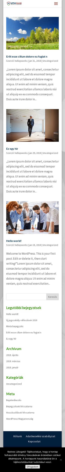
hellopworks (21, 60)
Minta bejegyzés (14, 326)
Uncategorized (50, 60)
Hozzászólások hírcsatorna (20, 412)
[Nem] (60, 459)
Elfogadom (32, 466)
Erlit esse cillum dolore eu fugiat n (26, 56)
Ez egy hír (12, 148)
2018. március (13, 361)
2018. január (12, 367)
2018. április (12, 355)
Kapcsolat (34, 441)
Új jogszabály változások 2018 (21, 320)
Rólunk (17, 436)
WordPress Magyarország (19, 418)
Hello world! (14, 240)
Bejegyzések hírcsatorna (19, 406)
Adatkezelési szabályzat (40, 436)
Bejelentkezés (13, 400)
